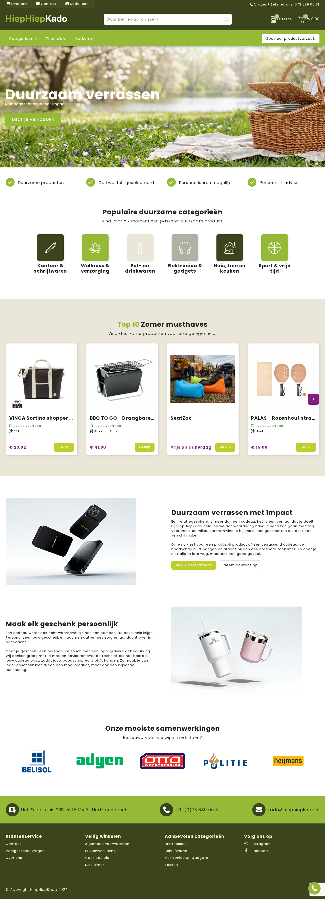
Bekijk (63, 447)
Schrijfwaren (176, 850)
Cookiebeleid (97, 857)
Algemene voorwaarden (107, 843)
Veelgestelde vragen (25, 850)
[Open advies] (314, 888)
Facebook (260, 850)
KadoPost (78, 3)
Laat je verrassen (33, 119)
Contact (48, 3)
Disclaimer (94, 864)
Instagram (261, 843)
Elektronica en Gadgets (186, 857)
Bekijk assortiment (194, 565)
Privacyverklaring (100, 850)
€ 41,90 (98, 447)
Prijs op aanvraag (191, 447)
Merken (82, 38)
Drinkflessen (176, 843)
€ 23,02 (17, 447)
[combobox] (162, 19)
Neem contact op (241, 565)
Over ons (18, 3)
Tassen (171, 864)
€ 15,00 (259, 447)
